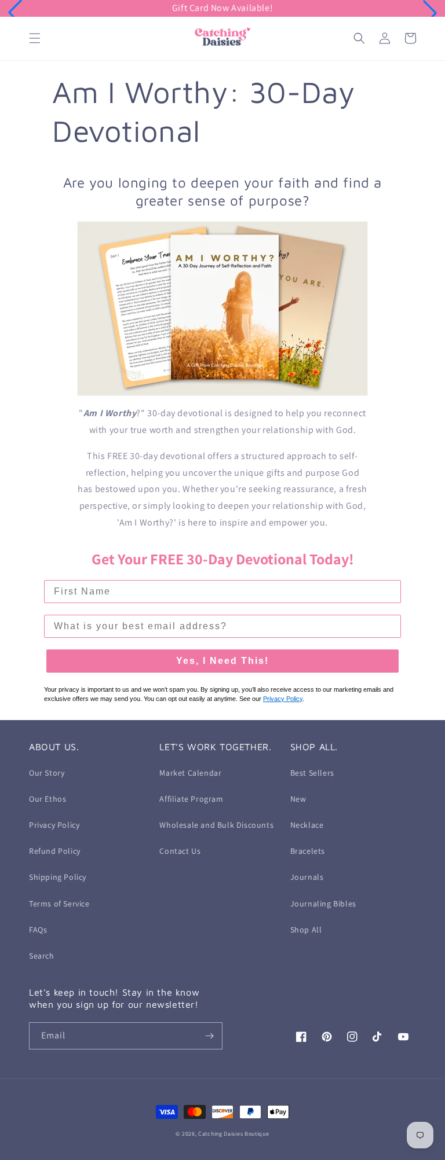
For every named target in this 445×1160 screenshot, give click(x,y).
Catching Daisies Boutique (233, 1133)
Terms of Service (59, 903)
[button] (15, 12)
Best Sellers (312, 773)
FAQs (38, 929)
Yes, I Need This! (222, 661)
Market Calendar (190, 773)
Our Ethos (47, 799)
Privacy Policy (54, 825)
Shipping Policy (57, 877)
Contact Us (179, 851)
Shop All (306, 929)
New (298, 799)
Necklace (307, 825)
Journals (307, 877)
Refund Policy (55, 851)
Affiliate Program (191, 799)
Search (41, 955)
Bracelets (307, 851)
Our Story (46, 773)
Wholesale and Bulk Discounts (216, 825)
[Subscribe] (209, 1035)
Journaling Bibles (323, 903)
